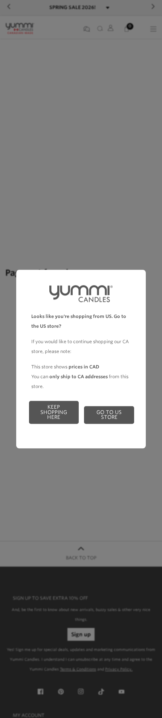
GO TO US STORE (109, 414)
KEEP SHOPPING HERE (53, 412)
